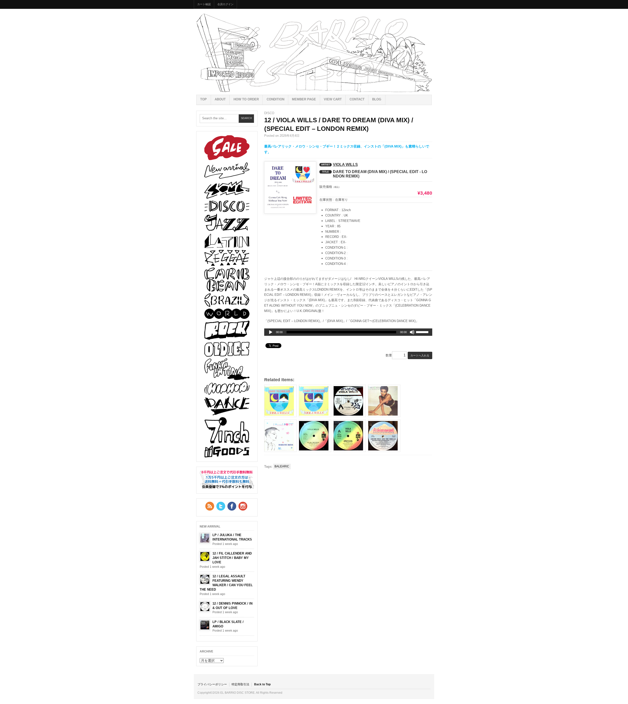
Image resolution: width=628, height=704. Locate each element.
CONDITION (275, 99)
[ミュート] (412, 332)
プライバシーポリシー (212, 684)
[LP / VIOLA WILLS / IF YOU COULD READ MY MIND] (384, 401)
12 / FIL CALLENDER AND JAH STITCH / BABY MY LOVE (232, 558)
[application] (348, 332)
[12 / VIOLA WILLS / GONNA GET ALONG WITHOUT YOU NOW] (349, 436)
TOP (203, 99)
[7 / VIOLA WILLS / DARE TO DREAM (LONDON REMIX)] (280, 401)
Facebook (231, 506)
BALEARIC (282, 466)
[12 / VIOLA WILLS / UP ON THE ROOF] (315, 436)
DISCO (269, 113)
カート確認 (204, 4)
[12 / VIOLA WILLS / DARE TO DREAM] (349, 401)
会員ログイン (225, 4)
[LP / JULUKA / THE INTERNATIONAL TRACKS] (205, 538)
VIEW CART (333, 99)
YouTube (242, 506)
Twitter (220, 506)
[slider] (423, 332)
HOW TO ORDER (246, 99)
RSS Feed (209, 506)
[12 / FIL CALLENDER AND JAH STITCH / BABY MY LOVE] (205, 556)
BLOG (376, 99)
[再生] (270, 332)
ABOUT (220, 99)
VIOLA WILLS (345, 164)
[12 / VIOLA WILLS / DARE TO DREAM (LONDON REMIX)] (315, 401)
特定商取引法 (240, 684)
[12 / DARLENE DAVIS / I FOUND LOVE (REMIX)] (280, 436)
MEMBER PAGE (304, 99)
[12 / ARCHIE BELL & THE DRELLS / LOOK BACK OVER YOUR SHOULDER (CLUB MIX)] (384, 436)
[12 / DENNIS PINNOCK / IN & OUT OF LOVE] (205, 606)
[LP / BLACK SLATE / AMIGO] (205, 625)
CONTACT (357, 99)
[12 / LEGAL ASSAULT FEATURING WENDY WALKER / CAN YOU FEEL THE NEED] (205, 579)
